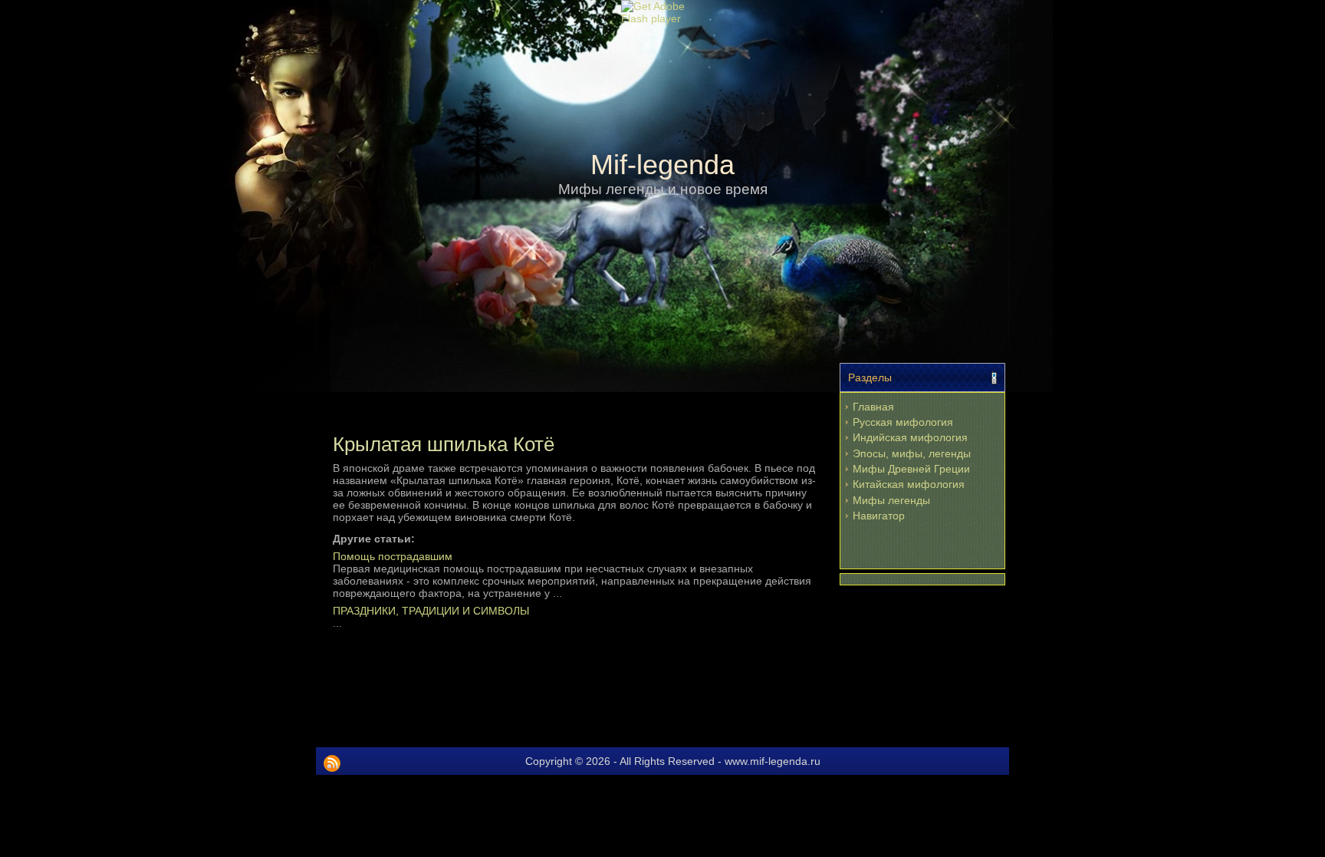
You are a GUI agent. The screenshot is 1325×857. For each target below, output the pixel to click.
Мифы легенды (891, 500)
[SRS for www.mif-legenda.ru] (332, 763)
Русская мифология (903, 422)
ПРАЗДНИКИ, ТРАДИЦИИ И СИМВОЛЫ (431, 611)
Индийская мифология (910, 437)
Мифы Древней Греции (911, 469)
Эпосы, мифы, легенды (912, 453)
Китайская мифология (909, 484)
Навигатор (879, 515)
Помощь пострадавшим (392, 556)
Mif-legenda (662, 164)
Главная (873, 406)
